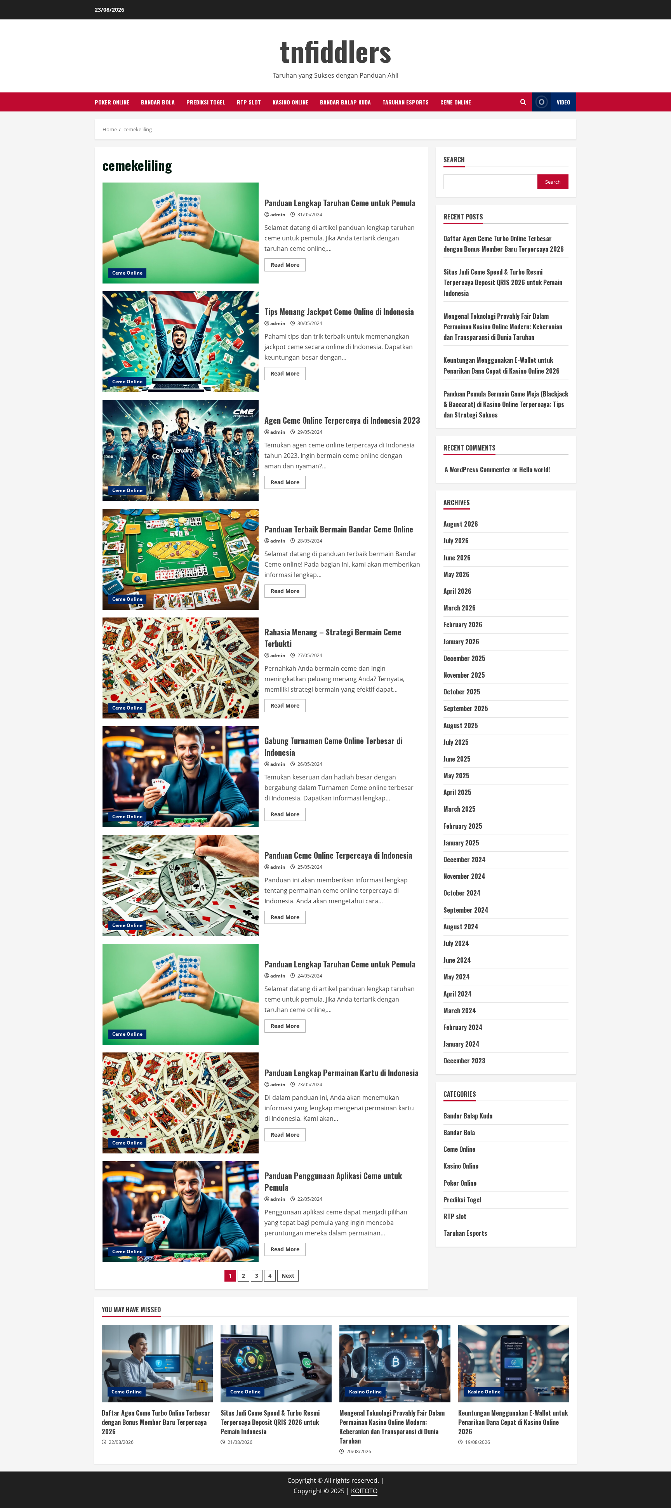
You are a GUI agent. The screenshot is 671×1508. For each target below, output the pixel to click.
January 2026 (461, 641)
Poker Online (112, 102)
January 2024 (461, 1044)
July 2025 (456, 742)
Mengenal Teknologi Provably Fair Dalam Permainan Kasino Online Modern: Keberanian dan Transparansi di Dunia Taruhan (502, 326)
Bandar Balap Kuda (345, 102)
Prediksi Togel (205, 102)
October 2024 (462, 892)
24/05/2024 (309, 975)
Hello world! (534, 469)
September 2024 (465, 910)
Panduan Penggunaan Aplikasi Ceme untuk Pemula (181, 1211)
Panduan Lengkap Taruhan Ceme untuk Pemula (181, 233)
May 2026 (456, 574)
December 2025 (464, 658)
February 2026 (462, 624)
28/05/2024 (309, 540)
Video (563, 102)
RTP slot (249, 102)
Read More (288, 266)
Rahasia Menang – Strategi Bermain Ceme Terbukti (181, 667)
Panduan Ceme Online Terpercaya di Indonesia (181, 885)
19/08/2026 (477, 1442)
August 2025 (460, 725)
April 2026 (457, 591)
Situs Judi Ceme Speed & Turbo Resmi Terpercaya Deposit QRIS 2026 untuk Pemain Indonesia (502, 282)
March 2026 (459, 607)
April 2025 (457, 792)
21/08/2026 (240, 1442)
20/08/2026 (358, 1451)
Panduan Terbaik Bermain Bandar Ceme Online (181, 559)
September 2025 (465, 708)
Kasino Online (290, 102)
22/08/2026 (121, 1442)
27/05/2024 (309, 655)
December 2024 (464, 859)
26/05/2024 (309, 764)
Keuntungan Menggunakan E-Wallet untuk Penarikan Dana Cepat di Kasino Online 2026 (513, 1363)
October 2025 (461, 691)
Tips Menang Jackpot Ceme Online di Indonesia (181, 341)
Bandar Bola (158, 102)
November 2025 (464, 675)
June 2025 (457, 759)
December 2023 (464, 1060)
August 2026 (460, 524)
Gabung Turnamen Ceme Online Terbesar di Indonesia (181, 776)
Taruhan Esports (405, 102)
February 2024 (463, 1027)
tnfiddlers (335, 50)
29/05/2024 (309, 432)
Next (288, 1275)
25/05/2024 (309, 867)
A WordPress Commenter (478, 469)
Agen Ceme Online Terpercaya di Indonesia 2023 (181, 450)
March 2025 (459, 809)
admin (277, 214)
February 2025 (462, 826)
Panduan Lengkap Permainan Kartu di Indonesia (181, 1102)
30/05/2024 (309, 323)
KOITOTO (364, 1491)
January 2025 (461, 842)
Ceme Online (455, 102)
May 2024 (456, 976)
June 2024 (457, 960)
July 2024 (456, 943)
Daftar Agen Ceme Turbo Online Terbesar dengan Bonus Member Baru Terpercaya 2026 (157, 1363)
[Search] (523, 102)
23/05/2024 (309, 1084)
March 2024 (459, 1010)
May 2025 (456, 775)
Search (454, 159)
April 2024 (457, 993)
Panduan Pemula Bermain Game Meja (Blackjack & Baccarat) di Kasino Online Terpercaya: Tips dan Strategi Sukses (505, 404)
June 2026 (457, 557)
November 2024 (464, 876)
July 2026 (456, 540)
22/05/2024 (309, 1199)
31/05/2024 (309, 214)
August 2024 (460, 926)
